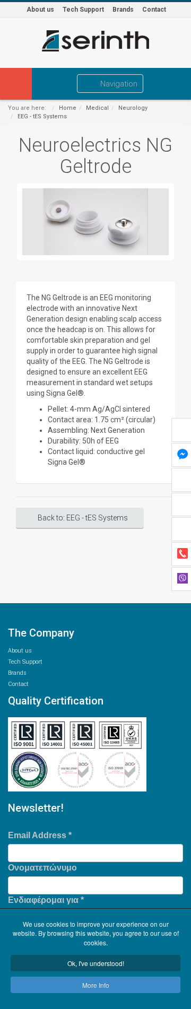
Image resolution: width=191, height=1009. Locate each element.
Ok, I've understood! (95, 963)
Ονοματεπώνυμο (42, 867)
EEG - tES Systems (42, 116)
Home (67, 108)
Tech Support (83, 9)
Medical (97, 108)
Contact (154, 9)
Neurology (132, 108)
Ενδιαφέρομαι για (46, 899)
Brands (123, 9)
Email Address (40, 835)
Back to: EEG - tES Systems (83, 518)
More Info (95, 984)
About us (40, 9)
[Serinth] (95, 40)
